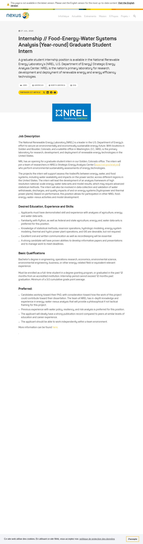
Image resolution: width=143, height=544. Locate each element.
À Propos (113, 16)
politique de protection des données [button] (97, 539)
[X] (44, 92)
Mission (102, 16)
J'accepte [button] (132, 539)
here (55, 327)
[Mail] (55, 92)
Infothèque (63, 16)
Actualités (76, 16)
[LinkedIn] (48, 92)
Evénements (90, 16)
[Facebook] (51, 92)
